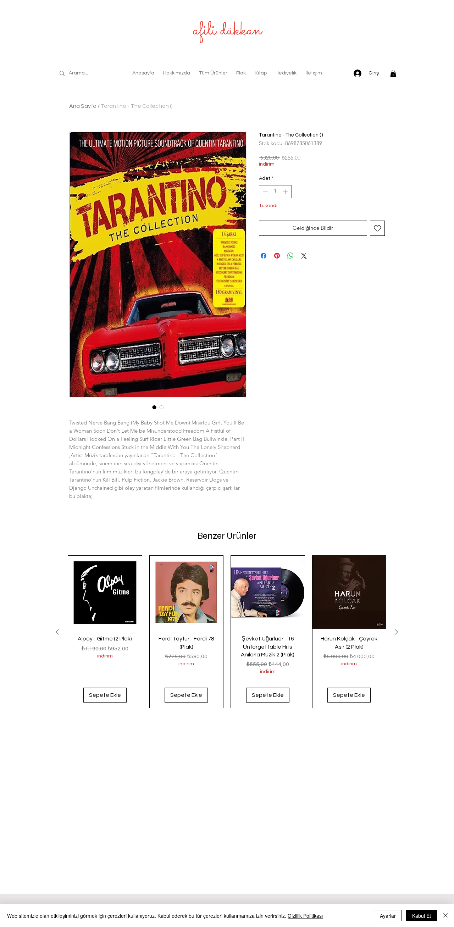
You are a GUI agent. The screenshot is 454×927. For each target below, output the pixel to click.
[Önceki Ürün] (57, 632)
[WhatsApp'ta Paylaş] (290, 255)
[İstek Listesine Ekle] (377, 228)
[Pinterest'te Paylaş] (277, 255)
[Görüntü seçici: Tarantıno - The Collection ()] (154, 407)
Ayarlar (388, 915)
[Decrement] (264, 191)
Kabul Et (421, 915)
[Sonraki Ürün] (396, 632)
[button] (393, 73)
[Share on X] (304, 255)
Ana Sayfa (82, 106)
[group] (227, 632)
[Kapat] (445, 915)
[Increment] (286, 191)
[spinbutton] (275, 191)
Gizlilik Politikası (305, 915)
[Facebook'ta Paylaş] (263, 255)
